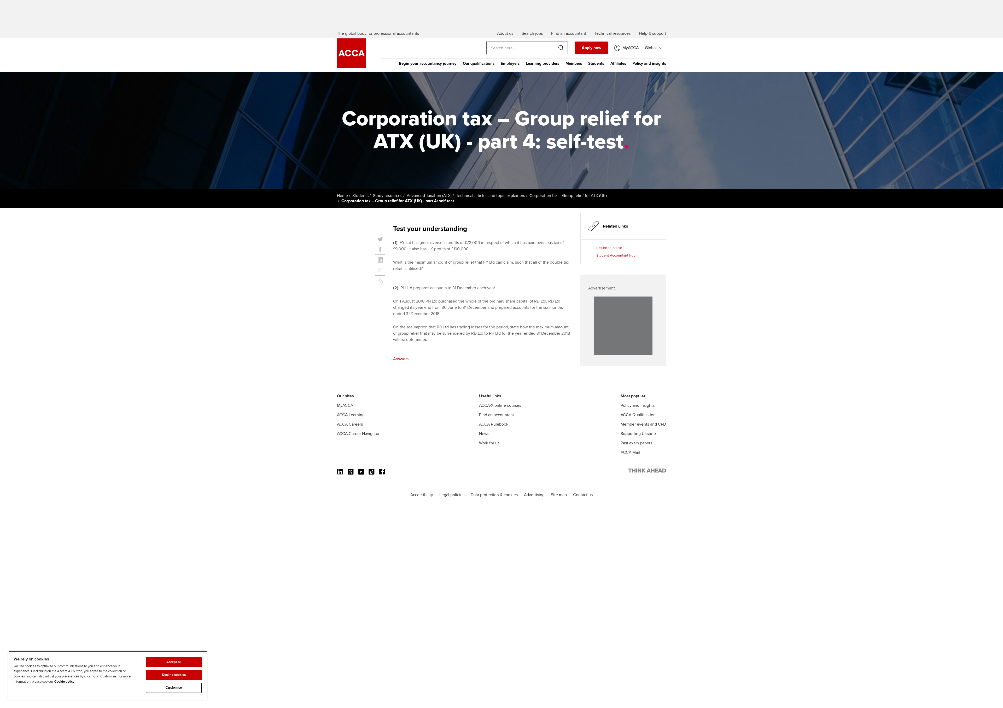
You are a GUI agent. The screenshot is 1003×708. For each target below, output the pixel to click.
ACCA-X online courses (500, 405)
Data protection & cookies (494, 494)
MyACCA (345, 405)
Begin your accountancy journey (428, 63)
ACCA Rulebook (493, 424)
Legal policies (451, 494)
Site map (559, 494)
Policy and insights (649, 63)
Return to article (609, 248)
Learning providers (542, 63)
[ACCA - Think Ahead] (351, 66)
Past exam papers (636, 443)
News (484, 433)
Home (342, 195)
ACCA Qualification (638, 414)
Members (573, 63)
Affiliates (618, 63)
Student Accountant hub (615, 255)
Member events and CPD (643, 424)
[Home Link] (647, 471)
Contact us (583, 494)
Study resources (387, 195)
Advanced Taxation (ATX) (429, 195)
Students (596, 63)
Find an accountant (496, 414)
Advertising (534, 494)
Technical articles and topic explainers (490, 195)
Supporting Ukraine (638, 433)
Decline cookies (174, 675)
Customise (174, 688)
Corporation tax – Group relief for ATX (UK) (568, 195)
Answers (401, 359)
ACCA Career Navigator (358, 433)
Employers (510, 63)
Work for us (489, 443)
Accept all (173, 662)
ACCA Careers (350, 424)
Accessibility (421, 494)
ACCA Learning (351, 414)
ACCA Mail (630, 452)
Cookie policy (64, 682)
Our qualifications (478, 63)
